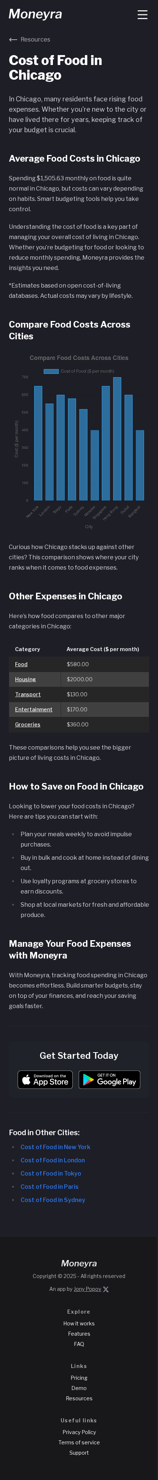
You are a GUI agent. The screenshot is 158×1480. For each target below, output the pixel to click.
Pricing (79, 1378)
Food (21, 664)
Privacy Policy (79, 1432)
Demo (79, 1388)
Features (79, 1334)
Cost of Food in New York (55, 1147)
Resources (79, 1398)
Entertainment (34, 709)
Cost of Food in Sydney (53, 1199)
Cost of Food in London (53, 1160)
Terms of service (79, 1442)
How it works (79, 1323)
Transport (28, 694)
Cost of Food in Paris (50, 1186)
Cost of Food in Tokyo (51, 1173)
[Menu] (142, 14)
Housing (25, 679)
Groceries (27, 724)
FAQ (79, 1344)
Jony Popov (87, 1289)
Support (79, 1453)
